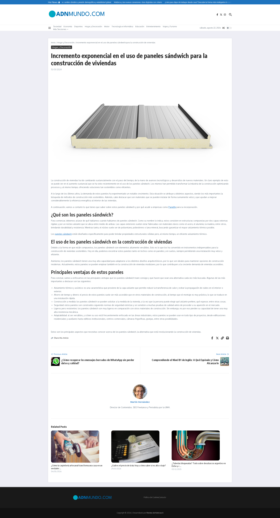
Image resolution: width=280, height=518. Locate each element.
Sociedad (57, 26)
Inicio (53, 42)
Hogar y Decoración (93, 26)
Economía (68, 26)
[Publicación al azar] (223, 28)
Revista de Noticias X (155, 513)
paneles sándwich (63, 234)
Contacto (162, 497)
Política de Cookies (151, 497)
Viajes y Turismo (170, 26)
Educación (139, 26)
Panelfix (172, 207)
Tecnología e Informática (122, 26)
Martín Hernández (140, 402)
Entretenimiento (153, 26)
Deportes (78, 26)
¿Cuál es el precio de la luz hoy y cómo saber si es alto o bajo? (138, 465)
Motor (107, 26)
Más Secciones (59, 29)
